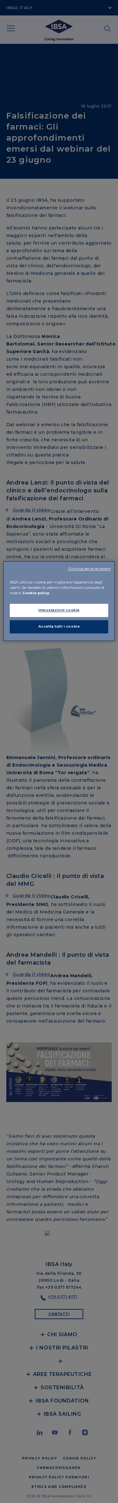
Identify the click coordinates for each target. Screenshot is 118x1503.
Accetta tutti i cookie (59, 626)
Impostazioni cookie (59, 610)
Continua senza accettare (89, 569)
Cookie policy (35, 593)
